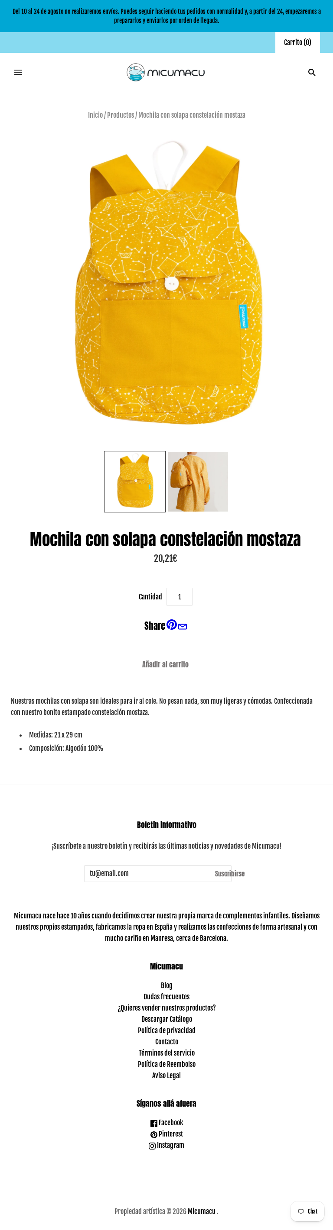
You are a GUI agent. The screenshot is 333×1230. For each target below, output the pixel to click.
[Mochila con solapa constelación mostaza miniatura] (135, 481)
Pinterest (170, 1134)
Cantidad (150, 596)
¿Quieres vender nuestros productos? (167, 1008)
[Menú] (18, 72)
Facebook (170, 1122)
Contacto (166, 1041)
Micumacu (201, 1211)
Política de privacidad (167, 1030)
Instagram (170, 1145)
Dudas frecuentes (166, 996)
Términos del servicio (167, 1053)
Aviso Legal (166, 1075)
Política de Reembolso (167, 1064)
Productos (120, 115)
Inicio (95, 115)
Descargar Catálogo (166, 1019)
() (297, 42)
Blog (167, 985)
